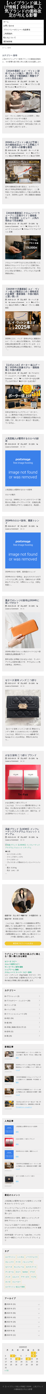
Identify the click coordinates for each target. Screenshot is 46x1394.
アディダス (25, 1277)
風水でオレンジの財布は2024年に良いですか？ (22, 601)
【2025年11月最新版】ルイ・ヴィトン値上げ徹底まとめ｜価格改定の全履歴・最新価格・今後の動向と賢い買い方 (22, 293)
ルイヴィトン (21, 87)
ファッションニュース (16, 1014)
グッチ (7, 1277)
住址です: (8, 919)
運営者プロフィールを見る (23, 943)
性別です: (35, 915)
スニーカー (16, 1282)
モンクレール (19, 1267)
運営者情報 (7, 41)
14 (28, 1359)
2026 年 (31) (11, 1304)
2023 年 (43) (11, 1317)
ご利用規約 (7, 34)
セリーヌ (8, 1267)
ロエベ (18, 1272)
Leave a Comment (11, 84)
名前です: (8, 915)
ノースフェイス (32, 1257)
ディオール (9, 1272)
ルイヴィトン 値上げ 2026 (30, 156)
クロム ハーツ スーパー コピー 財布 (18, 972)
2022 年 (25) (11, 1322)
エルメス (15, 1277)
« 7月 (7, 1371)
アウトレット (12, 996)
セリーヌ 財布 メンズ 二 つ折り (21, 680)
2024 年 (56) (11, 1313)
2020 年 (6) (10, 1331)
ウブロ (33, 1277)
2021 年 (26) (11, 1326)
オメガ (7, 1282)
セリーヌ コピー (11, 961)
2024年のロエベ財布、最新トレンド (22, 521)
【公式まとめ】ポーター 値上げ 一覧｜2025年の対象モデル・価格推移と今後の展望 (22, 367)
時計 (10, 1018)
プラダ (32, 1272)
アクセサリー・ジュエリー (18, 1001)
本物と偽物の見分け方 (16, 1027)
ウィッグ (11, 1005)
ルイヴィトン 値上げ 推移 (15, 1287)
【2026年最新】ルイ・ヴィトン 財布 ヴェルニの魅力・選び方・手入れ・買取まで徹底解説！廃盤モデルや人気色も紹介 (22, 75)
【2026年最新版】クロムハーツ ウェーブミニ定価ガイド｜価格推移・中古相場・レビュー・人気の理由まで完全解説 (22, 217)
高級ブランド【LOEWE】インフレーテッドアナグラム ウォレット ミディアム (22, 831)
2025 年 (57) (11, 1309)
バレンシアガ (28, 1262)
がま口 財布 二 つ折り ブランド (21, 755)
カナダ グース (31, 1267)
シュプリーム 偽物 (12, 969)
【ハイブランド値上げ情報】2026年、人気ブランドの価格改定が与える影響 (23, 9)
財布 (33, 81)
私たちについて (9, 38)
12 (18, 1359)
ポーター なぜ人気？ (28, 381)
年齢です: (24, 915)
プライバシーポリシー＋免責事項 (16, 30)
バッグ (33, 150)
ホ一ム (6, 22)
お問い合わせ (8, 26)
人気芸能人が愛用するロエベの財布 (22, 439)
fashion (25, 1272)
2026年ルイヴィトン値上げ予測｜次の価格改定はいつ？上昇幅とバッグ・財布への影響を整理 (22, 145)
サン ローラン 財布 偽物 (14, 967)
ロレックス (9, 1262)
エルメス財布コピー (12, 964)
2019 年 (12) (11, 1335)
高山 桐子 (24, 81)
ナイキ (18, 1262)
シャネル (20, 1257)
